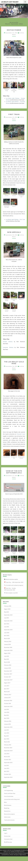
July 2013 (6, 765)
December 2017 (8, 671)
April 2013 (6, 771)
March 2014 (7, 756)
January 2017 (7, 697)
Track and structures (9, 820)
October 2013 (7, 759)
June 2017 (6, 685)
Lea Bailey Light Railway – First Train (15, 219)
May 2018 (6, 659)
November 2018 (8, 647)
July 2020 (6, 626)
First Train (14, 114)
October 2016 (7, 703)
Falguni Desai (22, 854)
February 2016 (7, 721)
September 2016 (8, 706)
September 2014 (8, 750)
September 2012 (8, 777)
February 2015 (7, 745)
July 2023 (6, 618)
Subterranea (7, 817)
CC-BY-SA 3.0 (10, 850)
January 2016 (7, 724)
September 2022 (8, 621)
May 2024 (6, 612)
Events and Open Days (9, 793)
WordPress (6, 854)
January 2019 (7, 644)
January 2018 (7, 668)
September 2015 (8, 727)
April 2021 (6, 623)
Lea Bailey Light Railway (9, 2)
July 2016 (6, 709)
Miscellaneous (7, 805)
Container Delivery (8, 347)
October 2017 (7, 677)
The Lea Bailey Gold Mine (14, 362)
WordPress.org (8, 842)
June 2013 (6, 768)
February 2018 (7, 665)
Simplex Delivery (8, 341)
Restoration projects (9, 814)
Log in (5, 833)
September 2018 (8, 650)
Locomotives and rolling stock (12, 799)
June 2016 (6, 712)
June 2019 (6, 632)
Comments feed (8, 839)
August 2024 (7, 609)
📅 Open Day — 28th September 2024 (13, 582)
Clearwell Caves (21, 434)
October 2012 (7, 774)
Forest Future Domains (16, 853)
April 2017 (6, 688)
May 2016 (6, 715)
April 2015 (6, 739)
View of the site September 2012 (14, 472)
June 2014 (6, 753)
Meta (5, 802)
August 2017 (7, 683)
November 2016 (8, 700)
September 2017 (8, 680)
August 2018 (7, 653)
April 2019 (6, 635)
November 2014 (8, 747)
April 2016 (6, 718)
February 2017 (7, 694)
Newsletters (7, 811)
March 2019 (7, 638)
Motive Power (14, 30)
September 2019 (8, 629)
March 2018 (7, 662)
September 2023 (8, 615)
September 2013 (8, 762)
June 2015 (6, 733)
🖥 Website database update (11, 579)
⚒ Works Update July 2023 (11, 593)
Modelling (6, 808)
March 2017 (7, 691)
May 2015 (6, 736)
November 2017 (8, 674)
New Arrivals (14, 232)
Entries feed (7, 836)
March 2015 (7, 742)
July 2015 (6, 730)
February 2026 (7, 606)
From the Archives (8, 796)
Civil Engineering (8, 790)
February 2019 (7, 641)
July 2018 (6, 656)
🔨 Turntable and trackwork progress (13, 585)
